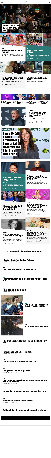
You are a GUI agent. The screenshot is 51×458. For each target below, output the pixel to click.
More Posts (25, 418)
